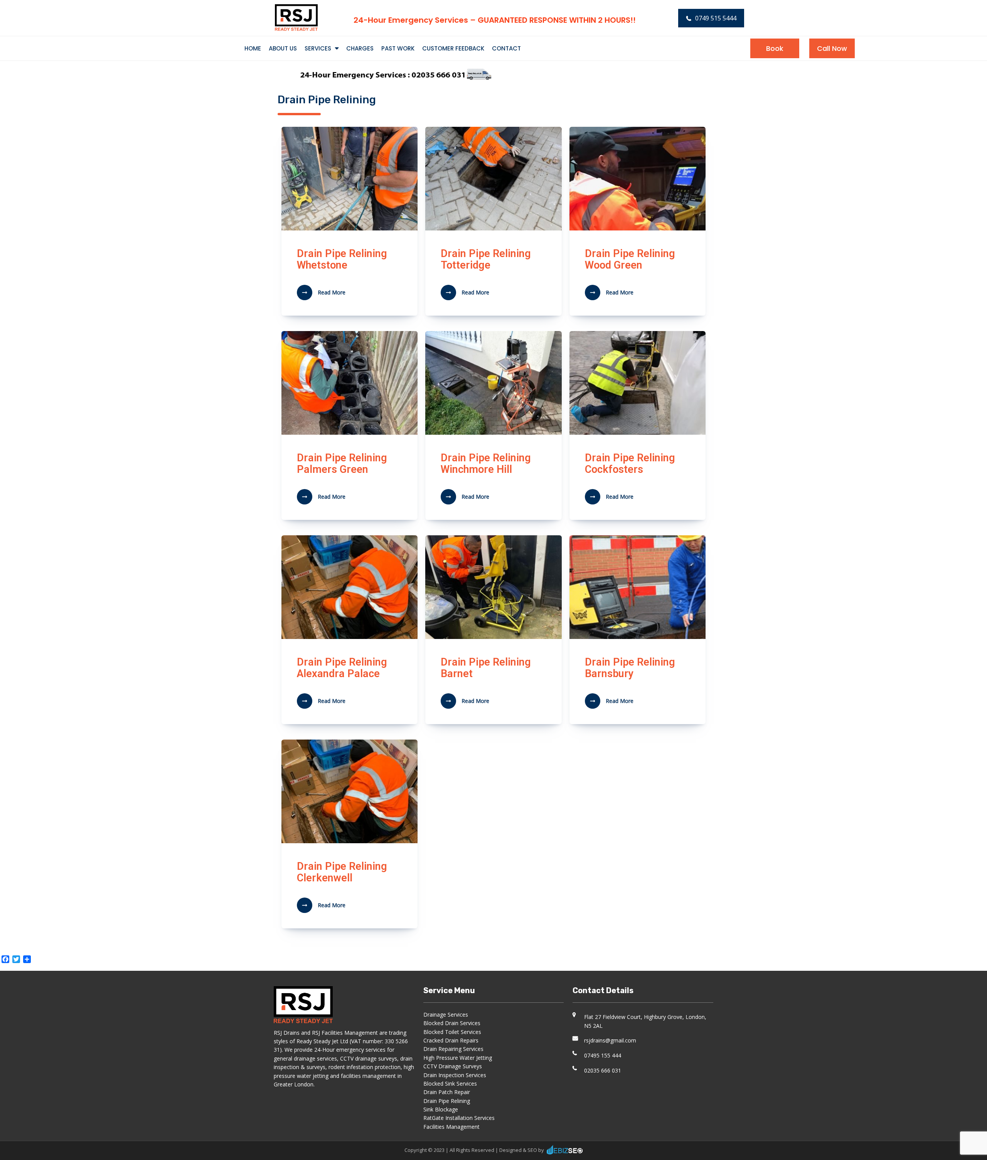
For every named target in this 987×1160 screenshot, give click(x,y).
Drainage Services (445, 1014)
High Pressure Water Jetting (457, 1057)
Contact (506, 48)
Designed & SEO (518, 1150)
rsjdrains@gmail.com (610, 1040)
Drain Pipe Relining (446, 1101)
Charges (360, 48)
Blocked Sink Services (450, 1083)
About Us (283, 48)
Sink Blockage (440, 1109)
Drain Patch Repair (446, 1092)
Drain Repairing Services (453, 1048)
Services (318, 48)
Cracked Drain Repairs (450, 1040)
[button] (774, 48)
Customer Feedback (453, 48)
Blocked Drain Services (451, 1023)
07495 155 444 (602, 1055)
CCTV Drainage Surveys (452, 1066)
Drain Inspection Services (454, 1075)
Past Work (397, 48)
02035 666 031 (602, 1070)
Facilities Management (451, 1126)
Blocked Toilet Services (452, 1032)
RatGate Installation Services (459, 1117)
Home (252, 48)
